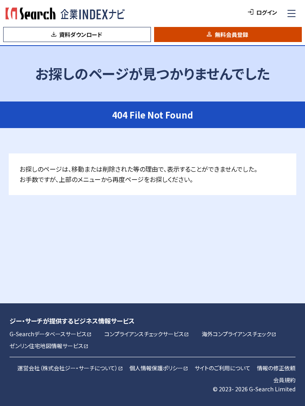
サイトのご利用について (223, 368)
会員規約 (284, 380)
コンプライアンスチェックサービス (146, 334)
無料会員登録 (231, 34)
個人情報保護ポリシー (158, 368)
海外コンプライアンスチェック (239, 334)
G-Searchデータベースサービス (51, 334)
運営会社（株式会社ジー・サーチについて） (70, 368)
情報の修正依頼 (276, 368)
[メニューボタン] (291, 13)
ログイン (266, 12)
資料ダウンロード (80, 34)
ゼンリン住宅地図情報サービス (49, 346)
